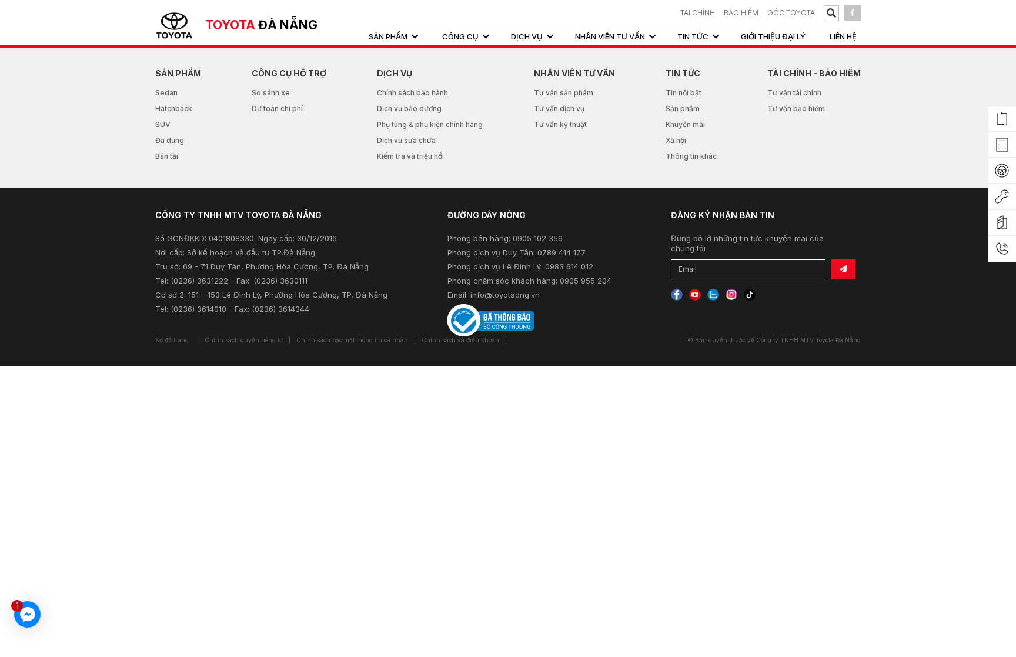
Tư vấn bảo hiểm (796, 108)
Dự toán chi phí (277, 108)
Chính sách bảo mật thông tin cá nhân (352, 339)
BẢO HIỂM (741, 12)
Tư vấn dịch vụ (559, 108)
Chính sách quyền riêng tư (244, 339)
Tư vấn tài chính (794, 92)
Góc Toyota (791, 12)
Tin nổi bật (683, 92)
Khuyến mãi (685, 124)
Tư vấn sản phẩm (563, 92)
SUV (163, 124)
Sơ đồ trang (172, 339)
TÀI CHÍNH (697, 12)
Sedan (166, 92)
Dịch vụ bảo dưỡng (409, 108)
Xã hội (676, 140)
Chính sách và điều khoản (460, 339)
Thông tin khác (691, 156)
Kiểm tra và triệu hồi (410, 156)
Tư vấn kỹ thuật (560, 124)
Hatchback (173, 108)
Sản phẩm (683, 108)
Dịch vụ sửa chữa (406, 140)
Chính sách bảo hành (412, 92)
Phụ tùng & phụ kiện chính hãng (430, 124)
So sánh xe (271, 92)
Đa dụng (169, 140)
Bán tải (166, 156)
